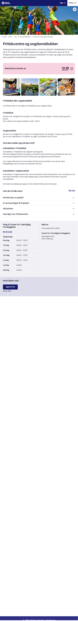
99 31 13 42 (7, 232)
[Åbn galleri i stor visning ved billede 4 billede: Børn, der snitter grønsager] (66, 87)
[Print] (75, 9)
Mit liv (10, 37)
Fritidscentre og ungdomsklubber (43, 37)
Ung (15, 37)
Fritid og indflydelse (24, 37)
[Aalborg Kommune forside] (6, 3)
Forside (4, 37)
